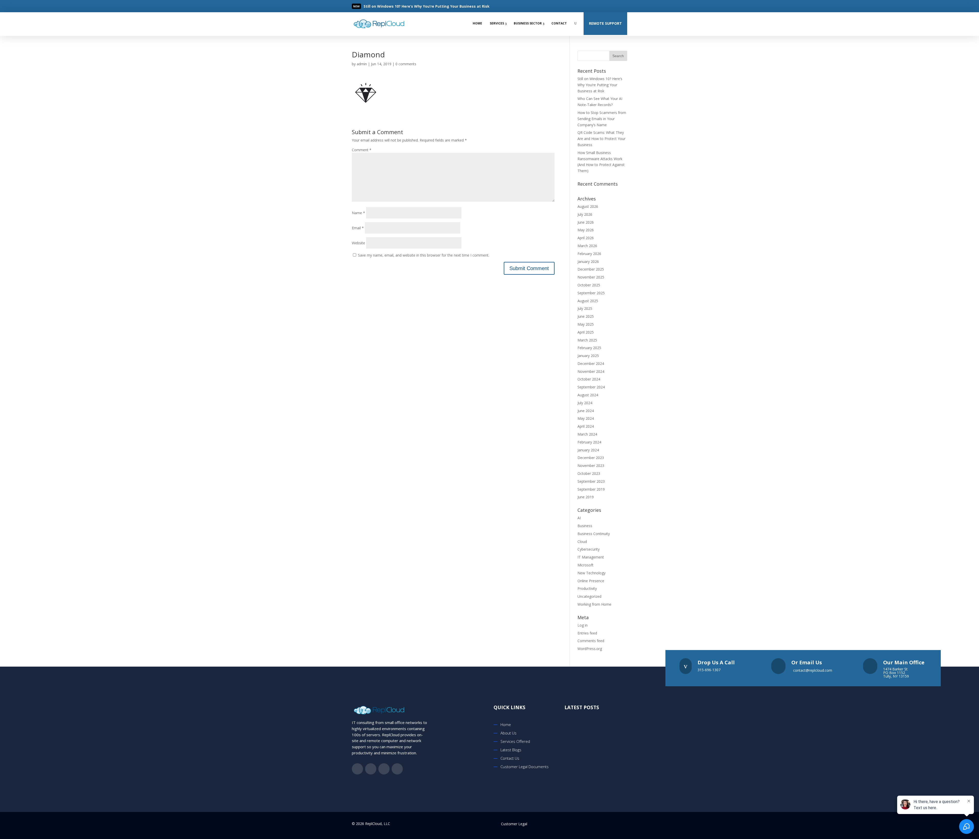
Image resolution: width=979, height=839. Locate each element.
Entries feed (587, 633)
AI (579, 517)
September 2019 (591, 489)
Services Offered (515, 741)
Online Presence (590, 580)
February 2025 (589, 347)
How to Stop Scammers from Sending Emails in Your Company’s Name (601, 118)
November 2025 (590, 277)
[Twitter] (603, 6)
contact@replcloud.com (812, 670)
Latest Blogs (510, 749)
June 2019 (585, 496)
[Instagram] (623, 6)
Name (358, 212)
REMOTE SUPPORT (605, 23)
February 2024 (589, 442)
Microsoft (585, 565)
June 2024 (585, 410)
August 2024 (587, 394)
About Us (508, 732)
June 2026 (585, 222)
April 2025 (585, 332)
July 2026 (584, 214)
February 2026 (589, 253)
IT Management (590, 557)
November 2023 (590, 465)
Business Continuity (593, 533)
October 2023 (588, 473)
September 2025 (591, 292)
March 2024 (587, 434)
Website (358, 242)
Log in (582, 625)
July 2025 (584, 308)
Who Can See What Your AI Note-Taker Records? (602, 775)
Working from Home (594, 604)
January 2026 (588, 261)
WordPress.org (589, 648)
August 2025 (587, 300)
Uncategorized (589, 596)
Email (358, 227)
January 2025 (588, 355)
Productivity (587, 588)
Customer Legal (514, 823)
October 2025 (588, 285)
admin (362, 63)
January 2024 (588, 450)
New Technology (591, 572)
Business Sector (528, 23)
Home (477, 23)
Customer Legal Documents (524, 766)
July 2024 (584, 402)
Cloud (582, 541)
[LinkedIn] (613, 6)
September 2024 (591, 387)
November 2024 (590, 371)
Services (497, 23)
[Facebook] (592, 6)
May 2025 (585, 324)
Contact (559, 23)
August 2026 (587, 206)
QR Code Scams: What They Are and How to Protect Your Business (601, 138)
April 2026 (585, 237)
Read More (381, 6)
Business (584, 525)
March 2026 (587, 245)
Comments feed (590, 640)
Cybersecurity (588, 549)
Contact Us (509, 758)
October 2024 (588, 379)
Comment (361, 149)
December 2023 (590, 457)
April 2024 (585, 426)
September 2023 (591, 481)
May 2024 (585, 418)
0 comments (405, 63)
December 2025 (590, 269)
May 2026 (585, 229)
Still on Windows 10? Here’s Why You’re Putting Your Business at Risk (599, 84)
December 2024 (590, 363)
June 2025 (585, 316)
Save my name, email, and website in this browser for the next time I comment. (423, 255)
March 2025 (587, 340)
